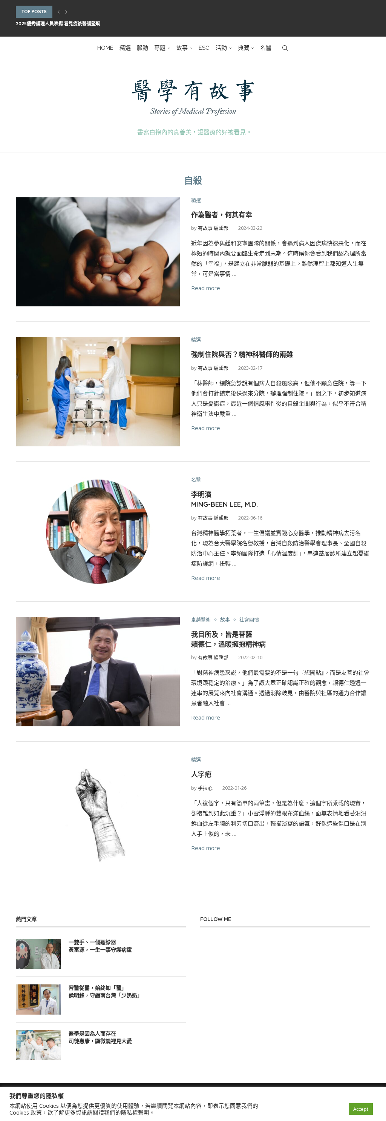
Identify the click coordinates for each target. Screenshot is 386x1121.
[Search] (285, 48)
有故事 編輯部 (213, 228)
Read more (205, 288)
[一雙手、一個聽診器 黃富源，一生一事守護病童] (38, 954)
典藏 (243, 48)
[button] (58, 12)
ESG (204, 48)
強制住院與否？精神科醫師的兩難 (242, 354)
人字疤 (201, 774)
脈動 (142, 48)
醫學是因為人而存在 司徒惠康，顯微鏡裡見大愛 (100, 1037)
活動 (221, 48)
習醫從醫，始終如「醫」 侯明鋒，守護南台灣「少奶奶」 (105, 991)
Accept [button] (360, 1109)
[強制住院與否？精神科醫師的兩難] (98, 391)
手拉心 (205, 787)
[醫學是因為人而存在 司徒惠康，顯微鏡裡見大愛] (38, 1045)
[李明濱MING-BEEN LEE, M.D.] (98, 531)
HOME (105, 48)
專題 (159, 48)
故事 (182, 48)
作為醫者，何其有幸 (221, 215)
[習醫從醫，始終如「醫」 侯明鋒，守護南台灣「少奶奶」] (38, 999)
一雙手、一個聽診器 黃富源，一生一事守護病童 (100, 946)
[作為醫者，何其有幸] (98, 252)
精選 (125, 48)
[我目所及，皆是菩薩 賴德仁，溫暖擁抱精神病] (98, 671)
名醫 (265, 48)
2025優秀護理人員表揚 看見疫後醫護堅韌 (58, 23)
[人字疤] (98, 811)
